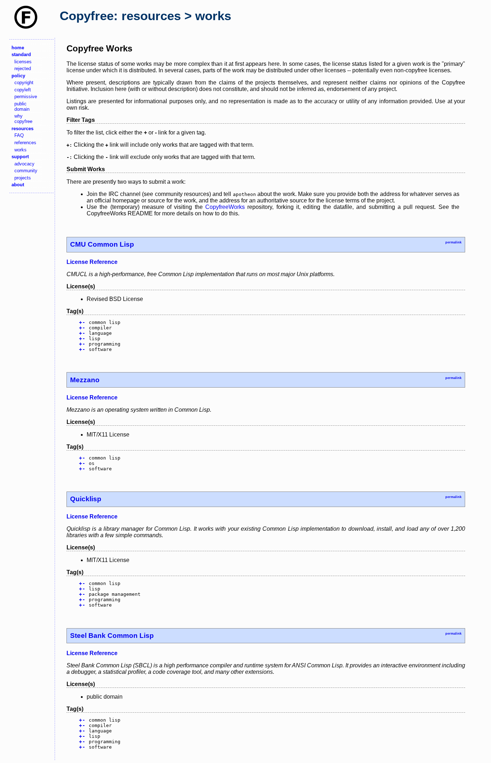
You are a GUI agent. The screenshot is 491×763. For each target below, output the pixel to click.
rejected (22, 68)
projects (22, 178)
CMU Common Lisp (102, 244)
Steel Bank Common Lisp (112, 635)
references (25, 142)
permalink (453, 242)
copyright (23, 82)
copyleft (22, 89)
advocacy (24, 163)
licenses (23, 61)
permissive (25, 96)
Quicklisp (85, 499)
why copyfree (23, 118)
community (25, 170)
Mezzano (85, 380)
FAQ (19, 135)
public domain (21, 106)
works (20, 149)
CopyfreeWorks (225, 207)
